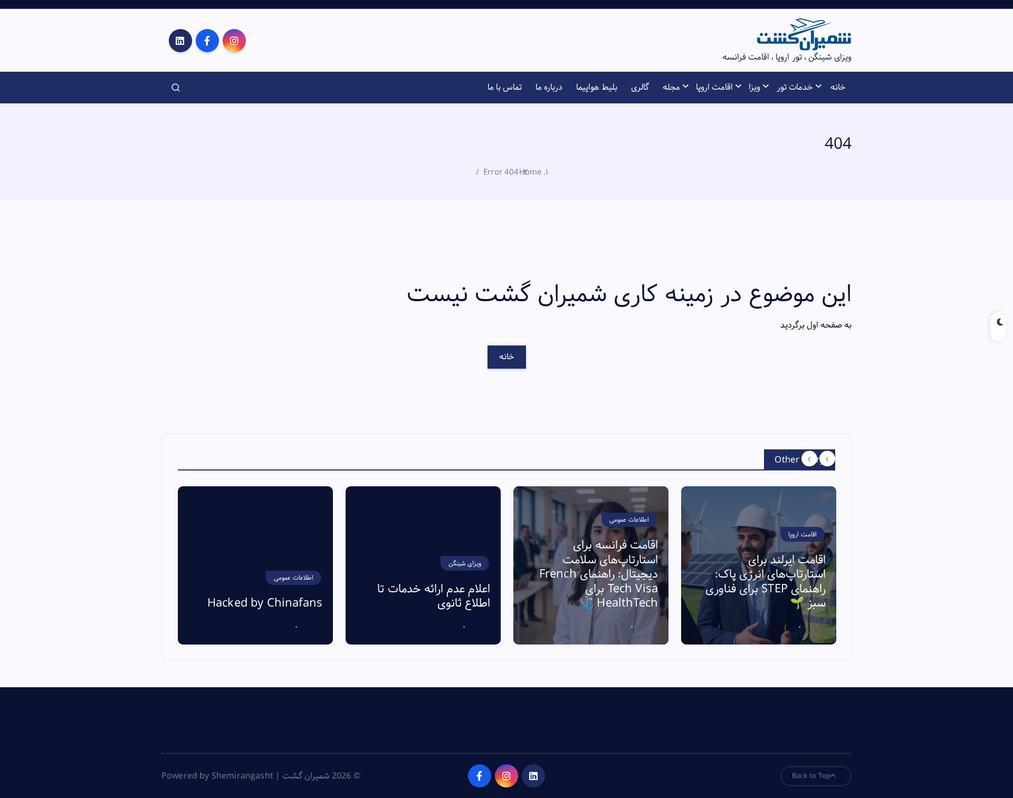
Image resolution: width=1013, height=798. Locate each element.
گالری (640, 87)
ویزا (754, 87)
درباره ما (549, 87)
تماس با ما (505, 87)
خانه (838, 87)
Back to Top (811, 776)
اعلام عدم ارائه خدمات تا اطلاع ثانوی (433, 596)
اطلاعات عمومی (293, 578)
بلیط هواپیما (596, 87)
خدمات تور (795, 87)
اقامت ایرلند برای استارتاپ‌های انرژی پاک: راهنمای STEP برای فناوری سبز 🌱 (765, 582)
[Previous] (809, 459)
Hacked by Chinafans (264, 603)
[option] (255, 565)
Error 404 (501, 172)
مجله (671, 87)
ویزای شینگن (464, 564)
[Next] (827, 459)
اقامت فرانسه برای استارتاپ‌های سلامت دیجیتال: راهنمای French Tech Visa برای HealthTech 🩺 (598, 574)
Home (530, 172)
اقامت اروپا (714, 87)
